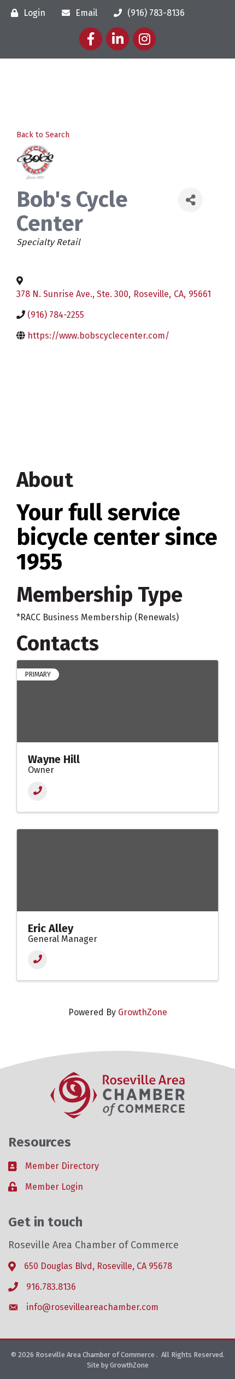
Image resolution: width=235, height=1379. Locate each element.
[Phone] (37, 791)
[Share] (190, 200)
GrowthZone (142, 1012)
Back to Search (42, 134)
